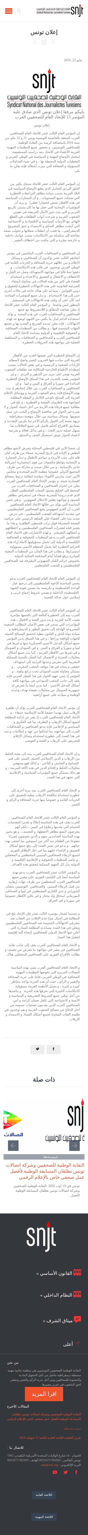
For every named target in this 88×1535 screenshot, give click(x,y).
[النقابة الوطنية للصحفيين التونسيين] (52, 11)
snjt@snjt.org (49, 1465)
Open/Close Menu (9, 11)
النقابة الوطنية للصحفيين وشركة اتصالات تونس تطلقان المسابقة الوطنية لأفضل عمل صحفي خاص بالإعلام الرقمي (45, 1171)
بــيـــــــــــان (72, 1428)
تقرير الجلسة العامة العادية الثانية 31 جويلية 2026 (50, 1437)
